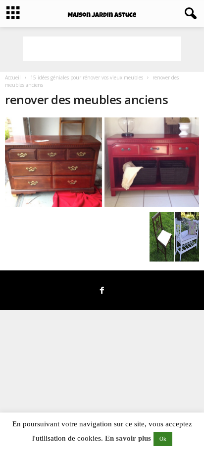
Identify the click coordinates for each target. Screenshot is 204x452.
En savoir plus (128, 438)
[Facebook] (102, 291)
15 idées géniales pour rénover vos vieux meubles (86, 77)
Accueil (13, 77)
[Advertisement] (102, 49)
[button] (189, 14)
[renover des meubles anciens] (102, 162)
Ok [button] (162, 439)
